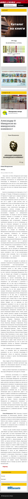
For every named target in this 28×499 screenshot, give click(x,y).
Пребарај (20, 5)
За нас (3, 476)
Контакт (3, 479)
